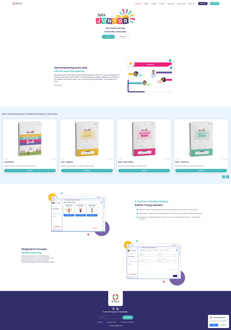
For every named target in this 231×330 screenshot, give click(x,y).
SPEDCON (203, 4)
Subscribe (127, 317)
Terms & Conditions (127, 322)
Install (213, 325)
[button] (223, 176)
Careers (99, 322)
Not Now (223, 325)
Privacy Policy (111, 322)
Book (108, 37)
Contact (122, 37)
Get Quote (214, 4)
